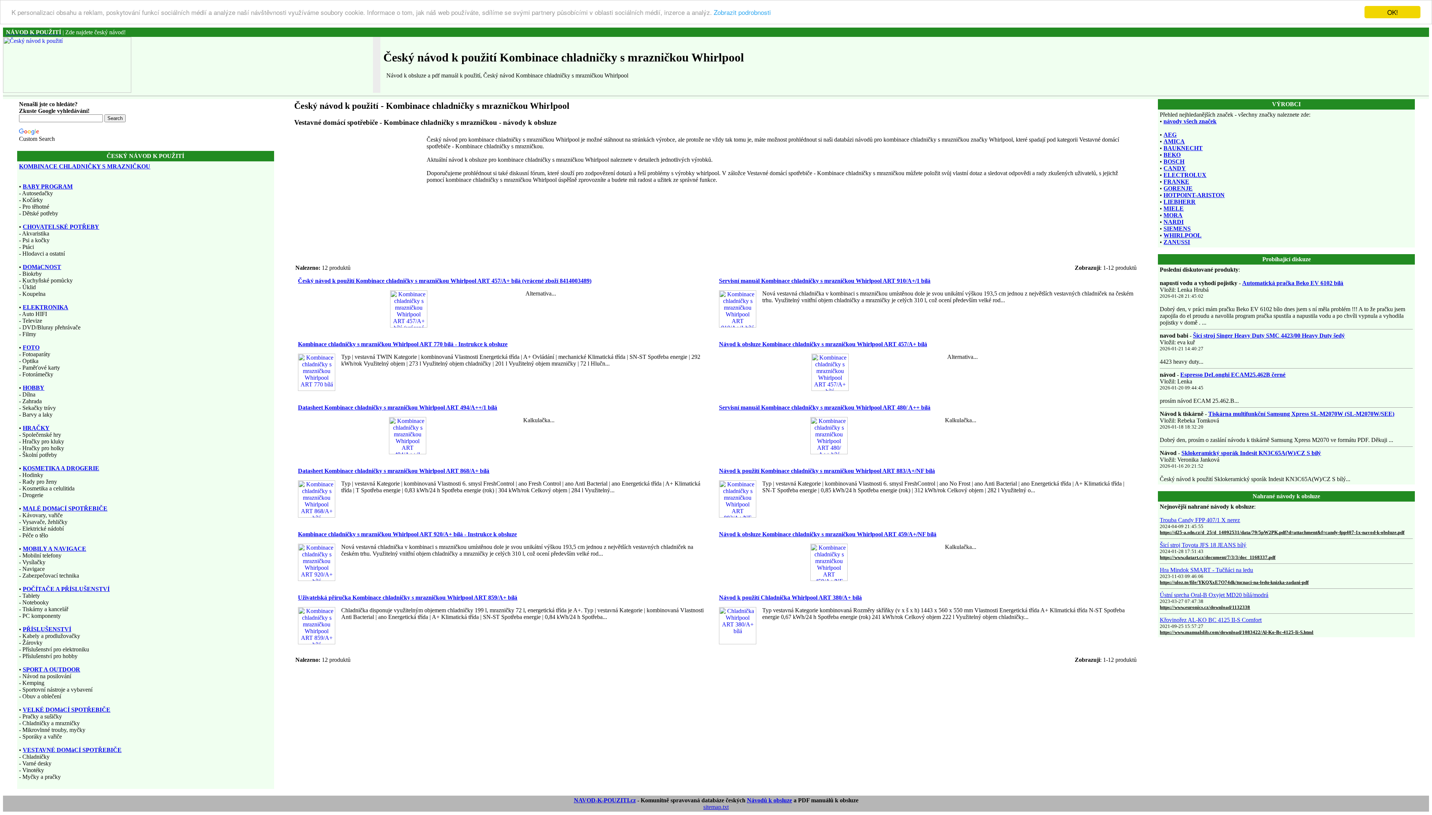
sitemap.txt (716, 807)
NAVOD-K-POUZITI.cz (605, 800)
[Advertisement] (359, 188)
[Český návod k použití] (67, 91)
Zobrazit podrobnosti (742, 12)
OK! (1392, 12)
